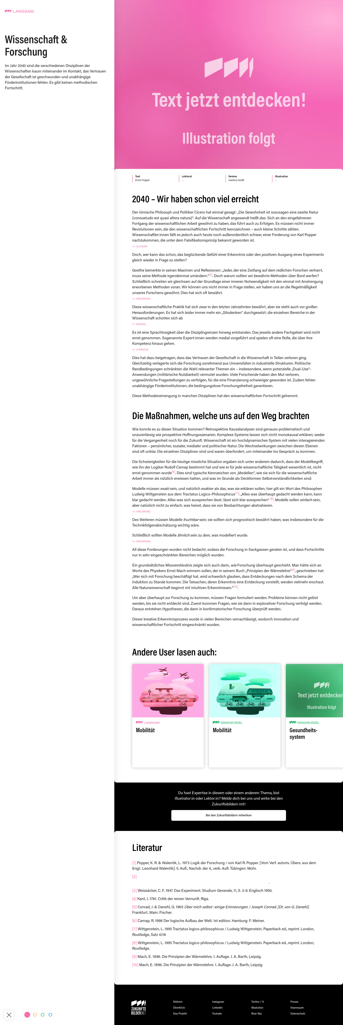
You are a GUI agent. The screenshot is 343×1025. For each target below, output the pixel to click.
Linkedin (217, 1008)
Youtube (217, 1014)
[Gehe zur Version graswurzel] (42, 1014)
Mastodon (257, 1008)
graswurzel (232, 723)
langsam (152, 723)
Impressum (297, 1008)
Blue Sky (256, 1014)
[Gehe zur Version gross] (50, 1014)
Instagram (218, 1002)
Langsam (23, 12)
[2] (210, 275)
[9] (293, 570)
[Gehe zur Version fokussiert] (35, 1014)
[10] (235, 586)
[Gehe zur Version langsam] (27, 1015)
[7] (237, 493)
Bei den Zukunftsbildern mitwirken (229, 815)
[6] (173, 472)
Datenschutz (297, 1014)
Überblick (179, 1008)
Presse (294, 1002)
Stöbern (177, 1002)
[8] (272, 499)
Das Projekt (180, 1014)
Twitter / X (257, 1002)
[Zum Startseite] (8, 1014)
